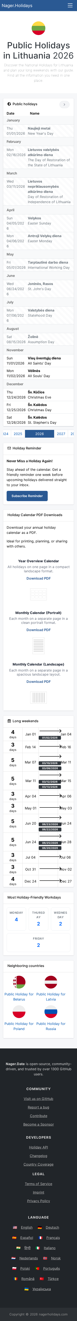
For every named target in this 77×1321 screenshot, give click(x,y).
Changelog (38, 1156)
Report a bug (38, 1107)
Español (26, 1237)
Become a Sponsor (38, 1124)
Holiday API (38, 1147)
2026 (39, 434)
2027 (61, 434)
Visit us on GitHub (38, 1099)
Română (27, 1279)
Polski (25, 1268)
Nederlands (28, 1258)
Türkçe (53, 1279)
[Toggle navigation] (70, 5)
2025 (18, 434)
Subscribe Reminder (27, 496)
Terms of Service (38, 1184)
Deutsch (52, 1227)
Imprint (38, 1192)
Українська (42, 1289)
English (27, 1227)
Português (51, 1268)
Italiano (50, 1248)
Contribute (38, 1116)
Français (53, 1237)
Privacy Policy (38, 1201)
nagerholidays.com (53, 1314)
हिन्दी (27, 1248)
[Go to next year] (64, 104)
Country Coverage (38, 1164)
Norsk (56, 1258)
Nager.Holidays (17, 5)
